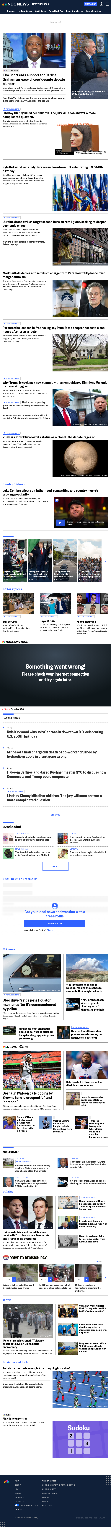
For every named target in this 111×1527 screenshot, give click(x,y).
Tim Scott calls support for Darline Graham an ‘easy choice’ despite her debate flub (88, 1164)
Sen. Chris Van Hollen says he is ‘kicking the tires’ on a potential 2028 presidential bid (31, 1183)
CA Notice (19, 1509)
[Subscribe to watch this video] (81, 512)
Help (16, 1489)
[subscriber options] (101, 4)
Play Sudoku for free (15, 1418)
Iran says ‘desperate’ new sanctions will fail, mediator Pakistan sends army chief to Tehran (26, 417)
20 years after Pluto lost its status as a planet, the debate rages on (49, 437)
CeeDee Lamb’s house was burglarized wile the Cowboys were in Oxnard (62, 1126)
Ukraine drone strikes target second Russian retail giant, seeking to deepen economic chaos (54, 223)
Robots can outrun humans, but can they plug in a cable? (36, 1368)
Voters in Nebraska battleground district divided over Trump (18, 1286)
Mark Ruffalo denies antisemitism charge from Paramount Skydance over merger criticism (54, 275)
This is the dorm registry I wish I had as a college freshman (88, 853)
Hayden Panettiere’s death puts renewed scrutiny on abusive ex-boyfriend (87, 1034)
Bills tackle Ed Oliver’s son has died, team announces (84, 1083)
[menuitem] (40, 4)
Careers (18, 1493)
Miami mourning (86, 621)
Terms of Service (49, 1481)
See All (55, 866)
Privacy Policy (21, 1501)
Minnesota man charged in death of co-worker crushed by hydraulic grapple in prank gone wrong (52, 754)
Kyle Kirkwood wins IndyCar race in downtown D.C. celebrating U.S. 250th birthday (53, 169)
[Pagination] (97, 1261)
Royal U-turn (47, 621)
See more (55, 815)
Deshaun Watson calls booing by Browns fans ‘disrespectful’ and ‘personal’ (28, 1097)
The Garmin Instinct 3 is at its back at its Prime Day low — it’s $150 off (32, 853)
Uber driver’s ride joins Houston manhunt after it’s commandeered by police (29, 1004)
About (17, 1481)
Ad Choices (19, 1497)
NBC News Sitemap (49, 1489)
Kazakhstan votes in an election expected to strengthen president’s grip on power (93, 1328)
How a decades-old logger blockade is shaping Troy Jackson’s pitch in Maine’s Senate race (92, 1205)
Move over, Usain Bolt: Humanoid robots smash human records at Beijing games (23, 1385)
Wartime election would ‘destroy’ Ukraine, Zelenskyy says (24, 243)
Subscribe (46, 1497)
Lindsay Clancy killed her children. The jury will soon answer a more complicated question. (49, 115)
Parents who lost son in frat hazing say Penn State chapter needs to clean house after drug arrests (54, 329)
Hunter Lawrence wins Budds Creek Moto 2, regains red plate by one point (93, 1101)
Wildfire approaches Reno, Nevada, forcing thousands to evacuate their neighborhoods (84, 988)
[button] (34, 50)
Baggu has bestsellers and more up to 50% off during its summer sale (33, 838)
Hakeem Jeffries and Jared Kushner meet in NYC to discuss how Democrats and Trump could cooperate (56, 774)
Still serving (10, 621)
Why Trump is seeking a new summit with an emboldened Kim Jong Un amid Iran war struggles (55, 384)
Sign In (50, 930)
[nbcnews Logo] (6, 1481)
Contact (18, 1485)
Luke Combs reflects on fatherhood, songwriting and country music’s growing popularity (50, 492)
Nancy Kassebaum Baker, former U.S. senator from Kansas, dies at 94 (92, 1239)
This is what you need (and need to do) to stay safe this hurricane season (87, 839)
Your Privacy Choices (28, 1505)
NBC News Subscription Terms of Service (58, 1485)
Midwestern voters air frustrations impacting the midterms (88, 1287)
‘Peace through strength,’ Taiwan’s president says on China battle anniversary (23, 1343)
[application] (34, 50)
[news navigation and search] (108, 4)
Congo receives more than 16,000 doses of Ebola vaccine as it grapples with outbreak (92, 1347)
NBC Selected (47, 1505)
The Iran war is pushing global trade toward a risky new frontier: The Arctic (25, 405)
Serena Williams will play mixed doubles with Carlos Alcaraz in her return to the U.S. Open (26, 1124)
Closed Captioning (49, 1493)
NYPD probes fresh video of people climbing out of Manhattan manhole (93, 1004)
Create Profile (55, 923)
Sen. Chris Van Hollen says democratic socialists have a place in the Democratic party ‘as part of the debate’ (34, 99)
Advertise (46, 1501)
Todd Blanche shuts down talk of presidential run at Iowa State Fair (55, 1286)
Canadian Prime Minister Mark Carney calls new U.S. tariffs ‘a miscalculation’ (92, 1308)
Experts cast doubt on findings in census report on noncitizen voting (93, 1223)
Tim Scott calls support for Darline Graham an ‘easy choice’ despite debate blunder (34, 79)
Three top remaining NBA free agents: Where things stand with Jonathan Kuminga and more (98, 1128)
